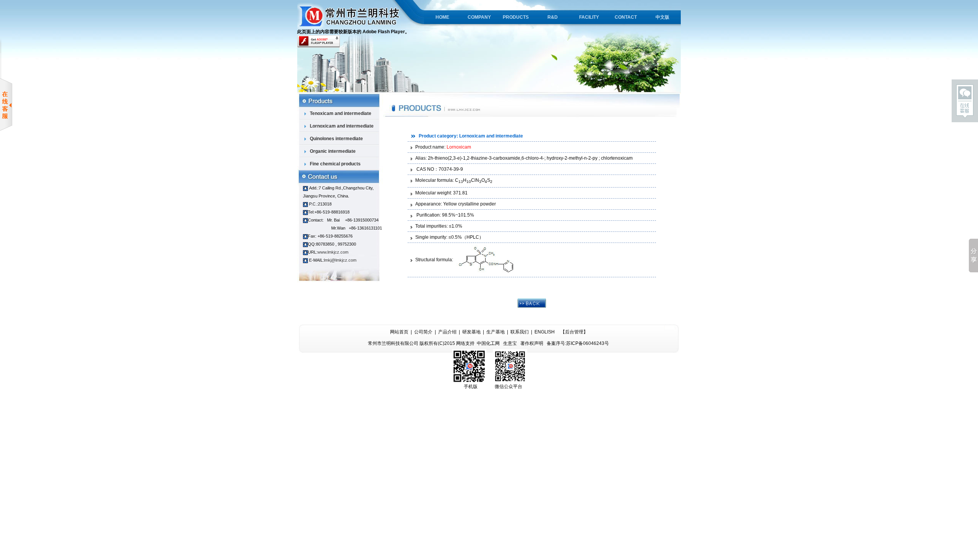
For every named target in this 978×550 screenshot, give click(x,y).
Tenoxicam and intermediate (340, 113)
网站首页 (399, 332)
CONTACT (626, 17)
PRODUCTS (516, 17)
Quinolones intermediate (336, 138)
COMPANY (479, 17)
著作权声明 (531, 343)
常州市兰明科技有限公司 (393, 343)
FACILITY (589, 17)
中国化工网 (488, 343)
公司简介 (423, 332)
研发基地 (471, 332)
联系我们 (519, 332)
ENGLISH (544, 332)
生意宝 (510, 343)
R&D (552, 17)
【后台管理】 (574, 332)
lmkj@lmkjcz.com (340, 260)
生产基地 (495, 332)
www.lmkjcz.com (332, 252)
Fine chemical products (335, 164)
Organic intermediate (332, 151)
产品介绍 (447, 332)
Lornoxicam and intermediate (341, 126)
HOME (442, 17)
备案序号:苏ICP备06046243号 (578, 343)
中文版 (662, 17)
